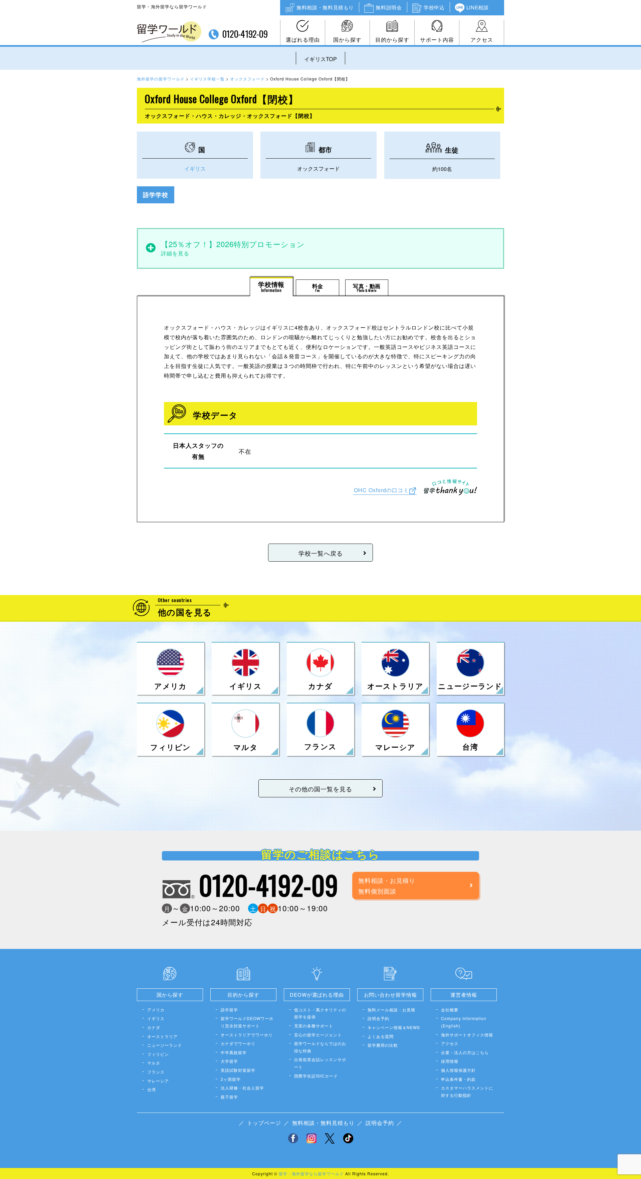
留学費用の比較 (383, 1045)
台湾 (151, 1089)
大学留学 (229, 1061)
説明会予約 (378, 1018)
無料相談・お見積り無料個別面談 (386, 885)
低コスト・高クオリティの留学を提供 (320, 1013)
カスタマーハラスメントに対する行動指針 (467, 1091)
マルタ (153, 1062)
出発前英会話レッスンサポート (320, 1062)
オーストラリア (162, 1036)
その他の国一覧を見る (320, 788)
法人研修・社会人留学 (242, 1088)
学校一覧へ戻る (320, 553)
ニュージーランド (164, 1045)
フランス (156, 1071)
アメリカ (156, 1009)
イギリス (195, 168)
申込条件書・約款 (458, 1079)
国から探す (347, 39)
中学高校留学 (234, 1052)
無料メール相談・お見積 (391, 1009)
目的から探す (392, 39)
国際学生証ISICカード (316, 1075)
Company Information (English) (463, 1021)
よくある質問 (381, 1036)
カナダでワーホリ (238, 1043)
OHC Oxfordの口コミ (381, 490)
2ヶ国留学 (231, 1079)
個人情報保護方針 (458, 1070)
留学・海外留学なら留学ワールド (311, 1173)
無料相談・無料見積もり (325, 7)
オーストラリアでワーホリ (247, 1034)
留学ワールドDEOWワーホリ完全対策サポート (247, 1021)
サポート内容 (437, 39)
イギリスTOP (320, 59)
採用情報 (449, 1061)
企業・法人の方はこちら (465, 1052)
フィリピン (158, 1054)
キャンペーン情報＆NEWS (394, 1027)
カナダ (153, 1027)
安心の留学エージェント (318, 1034)
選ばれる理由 (303, 39)
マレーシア (158, 1081)
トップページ (264, 1123)
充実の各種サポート (313, 1025)
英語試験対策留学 (238, 1070)
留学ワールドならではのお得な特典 (320, 1046)
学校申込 (434, 7)
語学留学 (229, 1009)
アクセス (481, 39)
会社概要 (449, 1009)
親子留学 (229, 1097)
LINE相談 (477, 7)
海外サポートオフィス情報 (467, 1034)
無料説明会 (389, 7)
